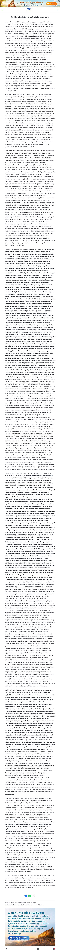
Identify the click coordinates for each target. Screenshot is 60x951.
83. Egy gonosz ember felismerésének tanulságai (22, 902)
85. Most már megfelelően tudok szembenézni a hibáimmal (27, 904)
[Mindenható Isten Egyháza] (30, 9)
